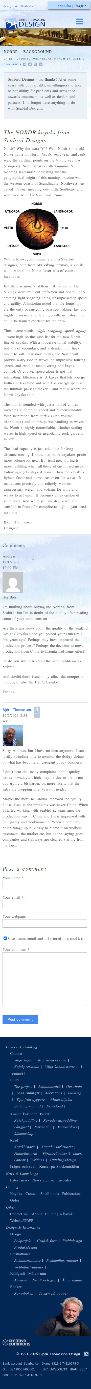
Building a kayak (59, 1213)
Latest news (19, 1179)
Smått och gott (44, 1279)
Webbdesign (72, 1240)
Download (55, 1105)
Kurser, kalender (23, 1113)
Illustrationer (20, 1253)
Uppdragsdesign (63, 1159)
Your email (11, 897)
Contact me (19, 1213)
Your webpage (14, 916)
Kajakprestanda (26, 1066)
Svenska (64, 5)
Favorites (64, 1179)
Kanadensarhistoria (57, 1146)
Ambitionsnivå (49, 1086)
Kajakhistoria (25, 1146)
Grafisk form (47, 1240)
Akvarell (20, 1279)
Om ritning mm (78, 1086)
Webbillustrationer (28, 1266)
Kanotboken (23, 1293)
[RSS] (86, 1354)
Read (14, 1140)
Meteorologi (67, 1126)
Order (14, 1200)
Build (14, 1079)
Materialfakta (61, 1099)
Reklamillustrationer (62, 1260)
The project (23, 1086)
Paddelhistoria (25, 1153)
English (80, 5)
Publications (71, 1193)
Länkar (20, 1159)
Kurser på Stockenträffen (59, 1166)
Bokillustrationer (27, 1260)
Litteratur (80, 1153)
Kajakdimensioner (52, 1059)
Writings (37, 1159)
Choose (16, 1053)
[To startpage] (30, 24)
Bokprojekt (22, 1240)
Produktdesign (25, 1247)
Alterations (53, 1092)
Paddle (45, 1113)
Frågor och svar (23, 1166)
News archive (43, 1179)
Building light (79, 1092)
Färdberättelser (55, 1153)
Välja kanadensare (60, 1066)
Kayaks (16, 1193)
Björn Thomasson (17, 709)
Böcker (15, 1286)
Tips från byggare (30, 1099)
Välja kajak (23, 1059)
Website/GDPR (22, 1220)
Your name (11, 877)
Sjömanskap (23, 1133)
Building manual (27, 1105)
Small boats (49, 1193)
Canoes (31, 1193)
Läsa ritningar (27, 1092)
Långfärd (21, 1126)
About (37, 1213)
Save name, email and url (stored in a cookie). (45, 938)
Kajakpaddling (26, 1120)
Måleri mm (37, 1273)
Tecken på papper (53, 1293)
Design (15, 1233)
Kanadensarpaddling (60, 1120)
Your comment (14, 949)
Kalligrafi (17, 1273)
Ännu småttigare (75, 1279)
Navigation (43, 1126)
